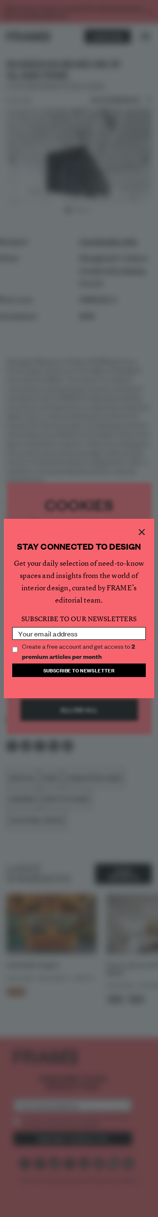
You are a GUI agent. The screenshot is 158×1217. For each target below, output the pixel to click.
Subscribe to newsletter (79, 670)
